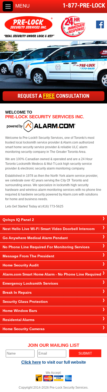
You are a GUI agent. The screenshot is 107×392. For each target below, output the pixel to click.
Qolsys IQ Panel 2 (18, 220)
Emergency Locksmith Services (30, 283)
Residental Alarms (19, 320)
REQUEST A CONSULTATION (53, 95)
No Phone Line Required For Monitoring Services (46, 247)
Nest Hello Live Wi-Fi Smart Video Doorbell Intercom (49, 229)
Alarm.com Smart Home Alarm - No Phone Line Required (52, 274)
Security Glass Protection (25, 301)
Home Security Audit (21, 265)
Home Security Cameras (24, 329)
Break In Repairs (17, 292)
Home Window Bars (20, 311)
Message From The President (28, 256)
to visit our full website (53, 362)
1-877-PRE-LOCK (84, 5)
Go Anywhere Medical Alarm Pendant (35, 238)
